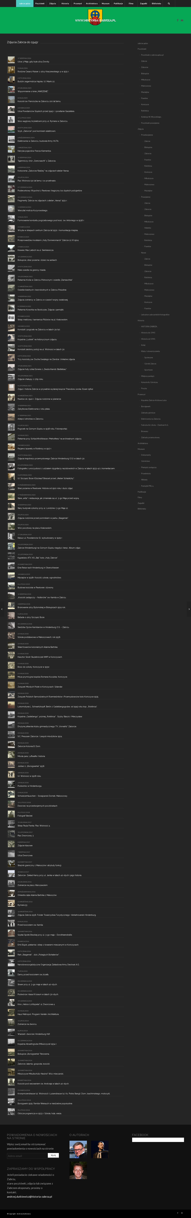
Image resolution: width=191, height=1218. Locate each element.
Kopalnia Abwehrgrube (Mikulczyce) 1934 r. (37, 1044)
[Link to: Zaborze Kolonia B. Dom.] (11, 744)
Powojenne (145, 197)
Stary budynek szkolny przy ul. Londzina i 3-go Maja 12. (43, 508)
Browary (144, 431)
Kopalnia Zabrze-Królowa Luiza (154, 400)
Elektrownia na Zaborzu (151, 419)
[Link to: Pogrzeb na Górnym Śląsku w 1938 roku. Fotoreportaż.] (11, 427)
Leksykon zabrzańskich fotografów (155, 314)
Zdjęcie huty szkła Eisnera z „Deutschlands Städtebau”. (42, 369)
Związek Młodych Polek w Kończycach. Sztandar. (40, 687)
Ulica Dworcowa (25, 855)
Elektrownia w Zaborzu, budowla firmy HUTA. (38, 141)
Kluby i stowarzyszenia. (150, 351)
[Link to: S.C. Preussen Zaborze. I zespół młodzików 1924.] (11, 734)
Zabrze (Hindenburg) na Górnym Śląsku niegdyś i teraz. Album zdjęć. (49, 548)
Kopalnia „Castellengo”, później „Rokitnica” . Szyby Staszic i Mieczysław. (50, 716)
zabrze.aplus (143, 43)
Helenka (147, 228)
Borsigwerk (145, 406)
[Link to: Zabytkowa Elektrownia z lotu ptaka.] (11, 407)
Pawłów (144, 98)
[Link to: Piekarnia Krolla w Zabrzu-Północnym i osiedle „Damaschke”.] (11, 278)
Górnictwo (145, 461)
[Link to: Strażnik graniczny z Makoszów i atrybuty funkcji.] (11, 863)
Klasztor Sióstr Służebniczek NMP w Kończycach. (40, 657)
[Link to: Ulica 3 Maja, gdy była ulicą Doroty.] (11, 59)
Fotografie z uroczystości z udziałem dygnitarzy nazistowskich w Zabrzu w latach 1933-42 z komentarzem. (66, 468)
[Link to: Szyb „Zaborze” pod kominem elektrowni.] (11, 129)
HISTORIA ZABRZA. (149, 326)
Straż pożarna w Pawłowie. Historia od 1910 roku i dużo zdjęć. (45, 488)
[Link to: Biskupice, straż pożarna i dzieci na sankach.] (11, 258)
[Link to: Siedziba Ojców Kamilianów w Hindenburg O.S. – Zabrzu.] (11, 625)
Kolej (143, 345)
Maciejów (145, 92)
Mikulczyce (145, 80)
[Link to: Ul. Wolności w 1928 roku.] (11, 774)
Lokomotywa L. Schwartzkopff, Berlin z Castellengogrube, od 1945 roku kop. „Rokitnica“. (57, 707)
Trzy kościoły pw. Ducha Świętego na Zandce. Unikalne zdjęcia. (46, 359)
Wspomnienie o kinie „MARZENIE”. (33, 91)
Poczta (144, 388)
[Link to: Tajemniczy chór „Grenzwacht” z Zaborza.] (11, 159)
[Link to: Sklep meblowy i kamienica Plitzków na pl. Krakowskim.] (11, 317)
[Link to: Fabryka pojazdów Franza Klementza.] (11, 149)
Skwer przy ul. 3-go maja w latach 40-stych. (37, 984)
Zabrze (144, 61)
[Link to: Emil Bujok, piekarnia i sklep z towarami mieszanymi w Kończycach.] (11, 943)
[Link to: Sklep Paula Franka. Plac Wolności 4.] (11, 824)
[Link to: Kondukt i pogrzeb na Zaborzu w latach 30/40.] (11, 327)
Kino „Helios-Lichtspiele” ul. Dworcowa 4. (36, 1004)
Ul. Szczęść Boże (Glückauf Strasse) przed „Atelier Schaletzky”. (46, 478)
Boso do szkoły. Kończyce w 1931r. (34, 667)
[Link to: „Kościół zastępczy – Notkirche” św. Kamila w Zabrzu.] (11, 595)
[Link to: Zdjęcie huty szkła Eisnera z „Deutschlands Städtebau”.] (11, 367)
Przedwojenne (147, 135)
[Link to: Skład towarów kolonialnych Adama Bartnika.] (11, 645)
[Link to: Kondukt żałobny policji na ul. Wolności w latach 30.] (11, 347)
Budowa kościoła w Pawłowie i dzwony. (36, 587)
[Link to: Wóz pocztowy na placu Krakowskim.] (11, 526)
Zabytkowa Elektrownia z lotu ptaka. (34, 409)
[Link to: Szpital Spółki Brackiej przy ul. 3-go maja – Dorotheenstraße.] (11, 933)
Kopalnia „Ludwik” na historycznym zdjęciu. (37, 339)
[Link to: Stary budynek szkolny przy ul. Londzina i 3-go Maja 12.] (11, 506)
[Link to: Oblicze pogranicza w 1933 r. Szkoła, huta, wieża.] (11, 1111)
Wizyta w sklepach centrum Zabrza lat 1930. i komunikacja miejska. (48, 230)
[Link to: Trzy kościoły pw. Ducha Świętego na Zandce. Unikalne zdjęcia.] (11, 357)
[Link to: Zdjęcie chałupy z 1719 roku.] (11, 377)
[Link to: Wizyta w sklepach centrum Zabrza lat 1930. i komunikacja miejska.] (11, 228)
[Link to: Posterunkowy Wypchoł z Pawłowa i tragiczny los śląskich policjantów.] (11, 188)
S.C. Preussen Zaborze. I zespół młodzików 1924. (40, 736)
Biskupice (145, 73)
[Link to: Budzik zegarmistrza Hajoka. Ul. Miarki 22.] (11, 79)
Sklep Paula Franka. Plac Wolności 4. (34, 826)
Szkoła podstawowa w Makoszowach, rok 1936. (39, 637)
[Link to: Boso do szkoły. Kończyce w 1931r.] (11, 665)
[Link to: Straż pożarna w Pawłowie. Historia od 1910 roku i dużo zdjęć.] (11, 486)
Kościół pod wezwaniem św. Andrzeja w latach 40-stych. (43, 1084)
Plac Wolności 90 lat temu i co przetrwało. (37, 181)
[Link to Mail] (182, 20)
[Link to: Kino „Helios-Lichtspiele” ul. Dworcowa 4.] (11, 1002)
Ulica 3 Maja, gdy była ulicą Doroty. (33, 62)
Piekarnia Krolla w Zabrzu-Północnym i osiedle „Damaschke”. (45, 280)
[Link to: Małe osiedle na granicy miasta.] (11, 268)
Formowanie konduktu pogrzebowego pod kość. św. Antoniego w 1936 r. (51, 220)
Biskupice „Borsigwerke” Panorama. (33, 1054)
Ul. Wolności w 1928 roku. (29, 776)
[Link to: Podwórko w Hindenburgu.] (11, 784)
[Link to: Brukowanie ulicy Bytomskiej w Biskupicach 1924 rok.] (11, 605)
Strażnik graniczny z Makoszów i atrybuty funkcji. (40, 865)
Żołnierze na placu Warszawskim (33, 885)
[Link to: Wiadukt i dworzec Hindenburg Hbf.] (11, 1032)
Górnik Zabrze (150, 364)
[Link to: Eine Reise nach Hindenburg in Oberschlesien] (11, 566)
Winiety (144, 480)
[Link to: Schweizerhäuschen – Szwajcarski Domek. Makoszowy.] (11, 794)
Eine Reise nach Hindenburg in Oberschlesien (38, 568)
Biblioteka (142, 509)
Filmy (140, 497)
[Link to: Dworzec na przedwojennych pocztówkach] (11, 804)
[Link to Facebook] (178, 20)
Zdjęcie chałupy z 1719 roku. (30, 379)
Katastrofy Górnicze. (149, 382)
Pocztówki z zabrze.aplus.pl (152, 55)
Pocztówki (142, 49)
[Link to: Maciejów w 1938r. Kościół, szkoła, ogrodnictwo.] (11, 575)
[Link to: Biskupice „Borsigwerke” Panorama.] (11, 1052)
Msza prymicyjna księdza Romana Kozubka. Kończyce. (43, 677)
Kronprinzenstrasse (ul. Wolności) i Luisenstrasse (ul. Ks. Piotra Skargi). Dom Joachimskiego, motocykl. (64, 1093)
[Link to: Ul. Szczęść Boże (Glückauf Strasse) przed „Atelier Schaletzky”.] (11, 476)
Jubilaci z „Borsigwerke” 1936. (31, 766)
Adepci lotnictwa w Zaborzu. (31, 419)
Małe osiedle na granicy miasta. (32, 270)
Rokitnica (145, 111)
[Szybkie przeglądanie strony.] (2, 609)
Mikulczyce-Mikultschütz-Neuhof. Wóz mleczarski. (41, 1074)
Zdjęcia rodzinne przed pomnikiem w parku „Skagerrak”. (43, 518)
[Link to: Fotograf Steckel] (11, 814)
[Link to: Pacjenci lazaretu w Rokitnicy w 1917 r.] (11, 446)
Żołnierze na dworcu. (27, 1024)
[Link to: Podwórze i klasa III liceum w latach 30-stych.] (11, 992)
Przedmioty (146, 473)
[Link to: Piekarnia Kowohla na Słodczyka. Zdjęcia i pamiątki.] (11, 308)
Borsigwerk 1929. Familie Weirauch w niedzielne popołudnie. (45, 1103)
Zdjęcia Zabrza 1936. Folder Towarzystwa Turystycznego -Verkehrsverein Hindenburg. (57, 915)
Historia (141, 320)
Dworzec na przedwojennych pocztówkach (37, 806)
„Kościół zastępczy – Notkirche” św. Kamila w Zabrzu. (42, 597)
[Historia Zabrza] (95, 20)
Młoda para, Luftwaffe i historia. (31, 756)
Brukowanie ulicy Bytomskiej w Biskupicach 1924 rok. (42, 607)
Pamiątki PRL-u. (147, 486)
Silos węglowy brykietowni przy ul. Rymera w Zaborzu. (43, 121)
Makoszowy (146, 86)
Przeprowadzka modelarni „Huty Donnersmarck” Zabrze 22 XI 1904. (48, 240)
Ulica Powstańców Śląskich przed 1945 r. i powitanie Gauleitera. (46, 111)
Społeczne (148, 357)
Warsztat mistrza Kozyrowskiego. (33, 210)
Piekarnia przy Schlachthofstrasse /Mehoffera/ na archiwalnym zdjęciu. (50, 439)
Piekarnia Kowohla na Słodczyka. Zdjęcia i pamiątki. (41, 310)
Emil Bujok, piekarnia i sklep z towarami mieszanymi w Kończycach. (48, 945)
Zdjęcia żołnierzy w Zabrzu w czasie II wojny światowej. (43, 300)
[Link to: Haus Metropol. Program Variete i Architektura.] (11, 1012)
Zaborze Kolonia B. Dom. (29, 746)
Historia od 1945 (148, 339)
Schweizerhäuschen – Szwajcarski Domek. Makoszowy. (43, 796)
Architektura (143, 443)
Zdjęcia (141, 129)
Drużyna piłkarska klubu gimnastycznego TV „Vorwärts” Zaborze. (47, 726)
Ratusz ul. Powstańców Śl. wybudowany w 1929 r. (40, 538)
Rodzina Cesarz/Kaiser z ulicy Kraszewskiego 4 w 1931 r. (43, 71)
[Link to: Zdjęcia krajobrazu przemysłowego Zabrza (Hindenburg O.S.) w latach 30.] (11, 456)
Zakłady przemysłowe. (150, 437)
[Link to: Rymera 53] (11, 903)
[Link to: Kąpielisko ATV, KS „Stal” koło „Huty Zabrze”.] (11, 556)
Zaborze (144, 67)
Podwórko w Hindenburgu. (30, 786)
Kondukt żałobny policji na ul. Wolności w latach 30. (41, 349)
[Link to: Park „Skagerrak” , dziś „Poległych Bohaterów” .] (11, 953)
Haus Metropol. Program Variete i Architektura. (38, 1014)
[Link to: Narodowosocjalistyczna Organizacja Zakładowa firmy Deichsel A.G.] (11, 962)
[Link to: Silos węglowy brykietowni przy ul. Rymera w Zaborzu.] (11, 119)
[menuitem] (24, 3)
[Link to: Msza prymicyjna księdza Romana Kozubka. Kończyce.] (11, 675)
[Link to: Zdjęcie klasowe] (11, 843)
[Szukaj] (169, 3)
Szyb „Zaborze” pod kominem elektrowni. (37, 131)
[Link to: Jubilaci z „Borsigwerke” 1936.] (11, 764)
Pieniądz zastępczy (149, 467)
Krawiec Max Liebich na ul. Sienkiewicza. (36, 250)
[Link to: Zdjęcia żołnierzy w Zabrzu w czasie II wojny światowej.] (11, 298)
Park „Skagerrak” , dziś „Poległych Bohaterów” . (39, 955)
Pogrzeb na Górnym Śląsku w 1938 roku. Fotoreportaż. (43, 429)
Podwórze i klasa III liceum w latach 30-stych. (38, 994)
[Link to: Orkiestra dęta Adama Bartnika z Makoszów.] (11, 893)
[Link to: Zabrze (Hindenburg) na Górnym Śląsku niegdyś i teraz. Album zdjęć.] (11, 546)
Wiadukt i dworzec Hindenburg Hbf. (34, 1034)
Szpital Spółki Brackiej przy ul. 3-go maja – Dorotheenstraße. (45, 935)
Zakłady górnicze (148, 413)
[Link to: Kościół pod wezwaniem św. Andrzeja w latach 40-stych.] (11, 1082)
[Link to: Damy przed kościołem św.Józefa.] (11, 972)
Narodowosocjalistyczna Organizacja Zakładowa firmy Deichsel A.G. (48, 964)
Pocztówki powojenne (150, 123)
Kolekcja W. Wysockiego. (151, 117)
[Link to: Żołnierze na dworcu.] (11, 1022)
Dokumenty (146, 455)
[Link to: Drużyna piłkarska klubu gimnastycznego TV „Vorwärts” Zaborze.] (11, 724)
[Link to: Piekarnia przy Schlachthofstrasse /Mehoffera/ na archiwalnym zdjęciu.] (11, 437)
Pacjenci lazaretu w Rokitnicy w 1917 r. (35, 449)
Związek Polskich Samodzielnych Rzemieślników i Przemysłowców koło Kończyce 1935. (58, 697)
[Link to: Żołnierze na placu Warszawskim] (11, 883)
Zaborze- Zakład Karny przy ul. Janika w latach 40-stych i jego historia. (50, 875)
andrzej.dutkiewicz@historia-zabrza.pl (29, 1196)
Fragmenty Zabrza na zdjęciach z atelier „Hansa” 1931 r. (42, 200)
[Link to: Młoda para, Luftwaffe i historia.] (11, 754)
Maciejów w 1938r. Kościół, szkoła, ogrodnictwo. (40, 578)
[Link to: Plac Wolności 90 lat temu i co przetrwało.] (11, 179)
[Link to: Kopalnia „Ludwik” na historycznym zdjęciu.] (11, 337)
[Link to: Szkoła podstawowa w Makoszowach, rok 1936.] (11, 635)
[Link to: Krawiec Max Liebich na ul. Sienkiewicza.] (11, 248)
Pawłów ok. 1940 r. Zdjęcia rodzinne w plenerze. (39, 399)
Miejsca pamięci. (148, 376)
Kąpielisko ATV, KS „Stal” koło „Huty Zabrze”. (38, 558)
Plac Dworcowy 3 (26, 836)
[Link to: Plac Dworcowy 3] (11, 833)
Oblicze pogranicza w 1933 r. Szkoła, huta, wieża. (40, 1113)
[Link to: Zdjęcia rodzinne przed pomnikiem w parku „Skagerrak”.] (11, 516)
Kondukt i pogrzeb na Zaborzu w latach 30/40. (39, 329)
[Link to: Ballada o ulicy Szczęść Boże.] (11, 615)
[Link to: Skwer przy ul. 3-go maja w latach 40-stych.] (11, 982)
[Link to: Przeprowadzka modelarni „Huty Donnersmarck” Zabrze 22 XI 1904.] (11, 238)
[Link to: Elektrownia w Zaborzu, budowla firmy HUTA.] (11, 139)
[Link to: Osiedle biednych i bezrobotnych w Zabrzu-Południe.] (11, 288)
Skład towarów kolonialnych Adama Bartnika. (38, 647)
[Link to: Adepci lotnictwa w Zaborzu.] (11, 417)
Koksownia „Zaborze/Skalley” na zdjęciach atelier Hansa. (43, 171)
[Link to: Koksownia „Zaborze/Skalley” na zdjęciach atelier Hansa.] (11, 169)
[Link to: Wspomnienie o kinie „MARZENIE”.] (11, 89)
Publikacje (142, 492)
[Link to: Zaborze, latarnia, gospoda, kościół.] (11, 1062)
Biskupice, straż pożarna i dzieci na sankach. (37, 260)
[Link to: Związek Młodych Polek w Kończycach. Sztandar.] (11, 685)
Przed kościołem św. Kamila (30, 925)
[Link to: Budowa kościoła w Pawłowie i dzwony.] (11, 585)
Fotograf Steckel (25, 816)
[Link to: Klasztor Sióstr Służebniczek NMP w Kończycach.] (11, 655)
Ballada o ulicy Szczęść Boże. (31, 617)
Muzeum (141, 449)
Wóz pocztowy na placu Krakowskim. (35, 528)
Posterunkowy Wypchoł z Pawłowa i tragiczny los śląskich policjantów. (50, 191)
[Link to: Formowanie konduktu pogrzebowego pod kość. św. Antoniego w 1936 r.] (11, 218)
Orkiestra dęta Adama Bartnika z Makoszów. (37, 895)
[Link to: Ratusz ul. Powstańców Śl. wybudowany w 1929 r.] (11, 536)
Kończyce (145, 104)
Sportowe (148, 370)
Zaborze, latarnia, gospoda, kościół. (34, 1064)
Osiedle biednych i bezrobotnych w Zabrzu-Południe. (42, 290)
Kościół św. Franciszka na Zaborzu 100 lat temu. (39, 101)
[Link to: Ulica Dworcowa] (11, 853)
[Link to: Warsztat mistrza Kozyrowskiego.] (11, 208)
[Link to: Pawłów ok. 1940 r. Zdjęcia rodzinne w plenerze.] (11, 397)
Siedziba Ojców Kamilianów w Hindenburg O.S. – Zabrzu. (43, 627)
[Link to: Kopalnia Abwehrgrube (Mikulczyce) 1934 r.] (11, 1042)
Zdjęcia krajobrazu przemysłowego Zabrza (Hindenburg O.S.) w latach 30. (51, 458)
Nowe (143, 253)
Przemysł (141, 394)
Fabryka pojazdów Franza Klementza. (34, 151)
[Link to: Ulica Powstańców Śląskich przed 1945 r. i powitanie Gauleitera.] (11, 109)
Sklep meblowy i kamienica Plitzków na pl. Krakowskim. (43, 320)
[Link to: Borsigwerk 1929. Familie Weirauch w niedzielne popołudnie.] (11, 1101)
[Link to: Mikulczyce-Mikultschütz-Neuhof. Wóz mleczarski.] (11, 1072)
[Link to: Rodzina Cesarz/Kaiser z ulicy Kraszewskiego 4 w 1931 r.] (11, 69)
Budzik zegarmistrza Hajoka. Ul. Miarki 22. (36, 81)
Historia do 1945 (148, 333)
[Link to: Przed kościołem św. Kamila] (11, 923)
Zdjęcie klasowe (25, 845)
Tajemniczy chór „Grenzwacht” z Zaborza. (37, 161)
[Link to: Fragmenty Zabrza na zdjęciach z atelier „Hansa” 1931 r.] (11, 198)
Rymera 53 (22, 905)
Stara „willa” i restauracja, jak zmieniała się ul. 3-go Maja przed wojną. (48, 498)
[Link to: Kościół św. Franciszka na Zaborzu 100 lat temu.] (11, 99)
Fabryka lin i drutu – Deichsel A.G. (154, 425)
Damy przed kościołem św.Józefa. (33, 974)
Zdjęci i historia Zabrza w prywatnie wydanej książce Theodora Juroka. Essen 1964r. (55, 389)
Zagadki (141, 503)
